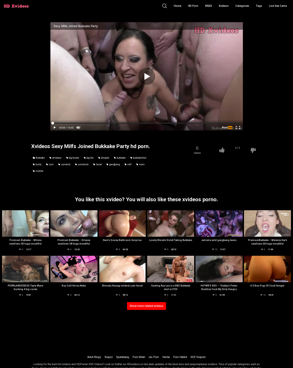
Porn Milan (138, 357)
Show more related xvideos (146, 306)
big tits (90, 157)
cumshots (82, 164)
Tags (259, 5)
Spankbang (122, 357)
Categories (242, 5)
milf (129, 164)
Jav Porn (153, 357)
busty (38, 164)
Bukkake (40, 157)
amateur (56, 157)
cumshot (65, 164)
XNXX (208, 5)
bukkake (120, 157)
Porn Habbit (180, 357)
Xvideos (224, 5)
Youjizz (108, 357)
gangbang (114, 164)
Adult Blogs (94, 357)
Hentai (166, 357)
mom (142, 164)
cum (51, 164)
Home (177, 5)
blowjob (105, 157)
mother (39, 171)
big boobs (74, 157)
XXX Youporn (198, 357)
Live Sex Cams (278, 5)
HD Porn (193, 5)
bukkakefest (139, 157)
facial (98, 164)
